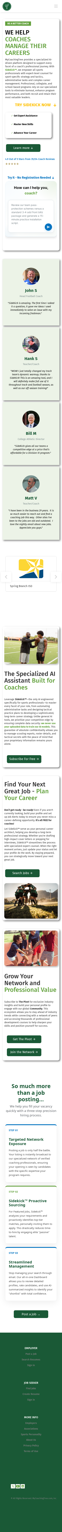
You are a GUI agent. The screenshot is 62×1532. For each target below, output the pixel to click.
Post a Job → (31, 1314)
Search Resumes (31, 1359)
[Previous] (6, 577)
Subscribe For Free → (24, 759)
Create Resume (31, 1394)
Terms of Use (31, 1451)
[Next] (56, 577)
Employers (31, 1423)
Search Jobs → (22, 873)
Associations (31, 1428)
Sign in (31, 1365)
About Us (31, 1439)
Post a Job (31, 1354)
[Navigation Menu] (56, 6)
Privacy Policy (31, 1445)
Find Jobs (31, 1388)
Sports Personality (31, 1434)
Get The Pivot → (24, 1039)
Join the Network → (24, 1052)
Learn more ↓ (23, 148)
